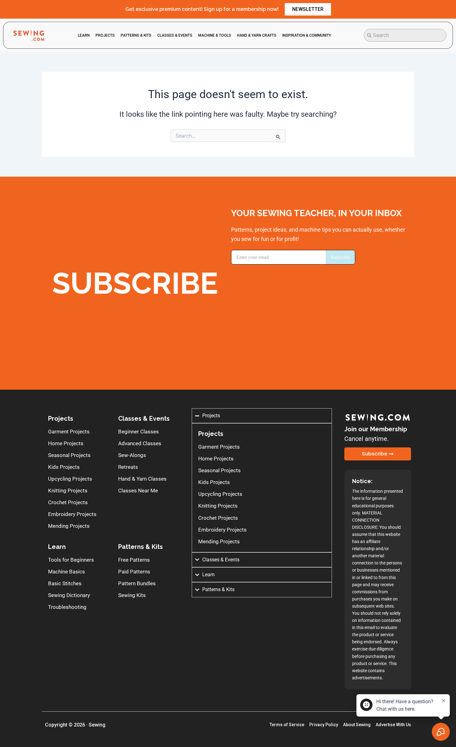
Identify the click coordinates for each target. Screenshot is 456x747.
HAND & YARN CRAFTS (256, 35)
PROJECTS (105, 35)
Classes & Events (144, 418)
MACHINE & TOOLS (214, 35)
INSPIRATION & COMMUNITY (306, 35)
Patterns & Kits (140, 546)
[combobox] (405, 35)
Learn (57, 546)
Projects (60, 418)
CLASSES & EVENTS (174, 35)
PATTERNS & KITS (136, 35)
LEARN (84, 35)
